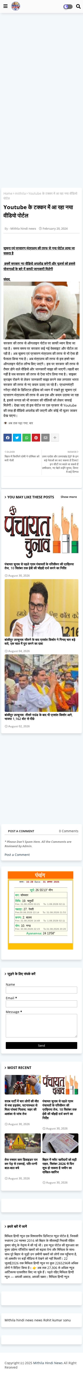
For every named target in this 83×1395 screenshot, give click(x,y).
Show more (69, 497)
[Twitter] (17, 438)
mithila (20, 193)
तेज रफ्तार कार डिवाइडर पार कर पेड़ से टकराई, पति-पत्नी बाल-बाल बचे (21, 1164)
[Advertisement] (41, 58)
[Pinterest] (36, 438)
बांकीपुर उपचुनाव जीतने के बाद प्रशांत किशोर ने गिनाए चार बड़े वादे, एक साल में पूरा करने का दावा (40, 641)
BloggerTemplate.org (41, 1384)
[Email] (45, 438)
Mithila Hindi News (48, 1363)
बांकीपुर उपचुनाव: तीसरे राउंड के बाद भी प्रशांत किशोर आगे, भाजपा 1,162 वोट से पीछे (39, 717)
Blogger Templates (38, 1377)
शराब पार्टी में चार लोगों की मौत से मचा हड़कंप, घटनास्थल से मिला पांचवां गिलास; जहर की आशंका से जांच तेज (22, 1107)
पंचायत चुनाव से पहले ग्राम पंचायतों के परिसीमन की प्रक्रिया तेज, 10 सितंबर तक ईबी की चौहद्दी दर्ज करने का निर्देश (39, 566)
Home (7, 193)
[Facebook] (7, 438)
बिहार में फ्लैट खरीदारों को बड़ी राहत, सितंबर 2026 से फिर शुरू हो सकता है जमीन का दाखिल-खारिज (59, 1166)
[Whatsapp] (26, 438)
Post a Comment (17, 854)
